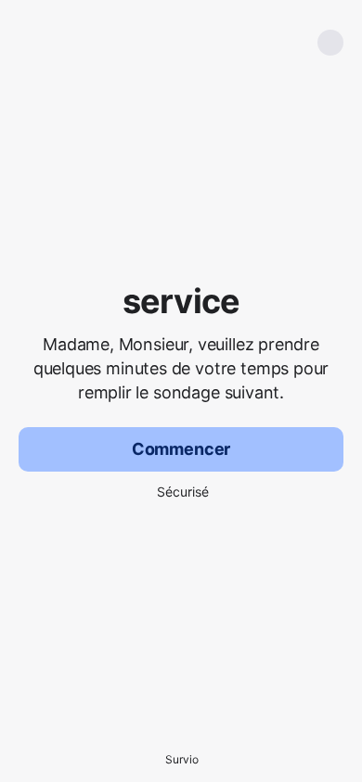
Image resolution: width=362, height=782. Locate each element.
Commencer (181, 449)
